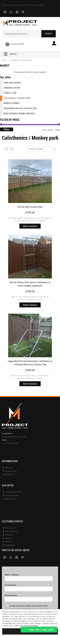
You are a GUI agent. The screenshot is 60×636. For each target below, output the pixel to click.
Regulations (10, 545)
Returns (8, 541)
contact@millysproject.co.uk (14, 436)
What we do (10, 499)
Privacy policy (11, 471)
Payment (9, 534)
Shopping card (11, 531)
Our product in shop (13, 492)
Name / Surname (12, 574)
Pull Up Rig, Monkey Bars (30, 206)
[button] (39, 630)
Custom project (11, 495)
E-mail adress (10, 585)
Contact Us (10, 474)
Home (4, 60)
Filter (6, 129)
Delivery (8, 538)
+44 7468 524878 (10, 443)
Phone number (11, 595)
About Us (9, 467)
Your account (10, 528)
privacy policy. (32, 626)
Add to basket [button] (30, 226)
